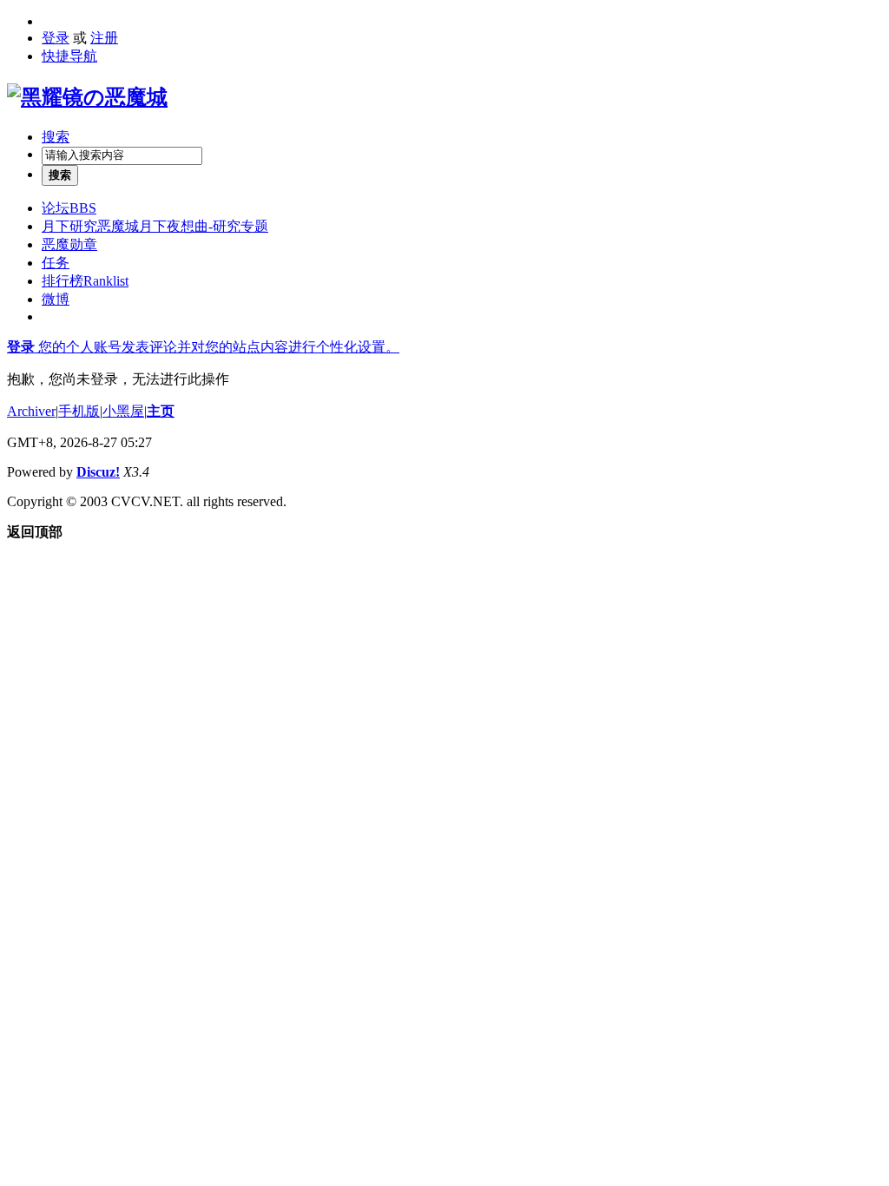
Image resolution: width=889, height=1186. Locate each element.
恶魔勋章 (69, 244)
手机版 (79, 411)
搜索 (55, 136)
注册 (104, 37)
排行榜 (85, 280)
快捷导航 (69, 56)
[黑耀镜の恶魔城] (87, 97)
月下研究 (155, 226)
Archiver (31, 411)
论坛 (69, 208)
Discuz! (98, 472)
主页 (161, 411)
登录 (55, 37)
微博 (55, 299)
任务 (55, 262)
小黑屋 (123, 411)
